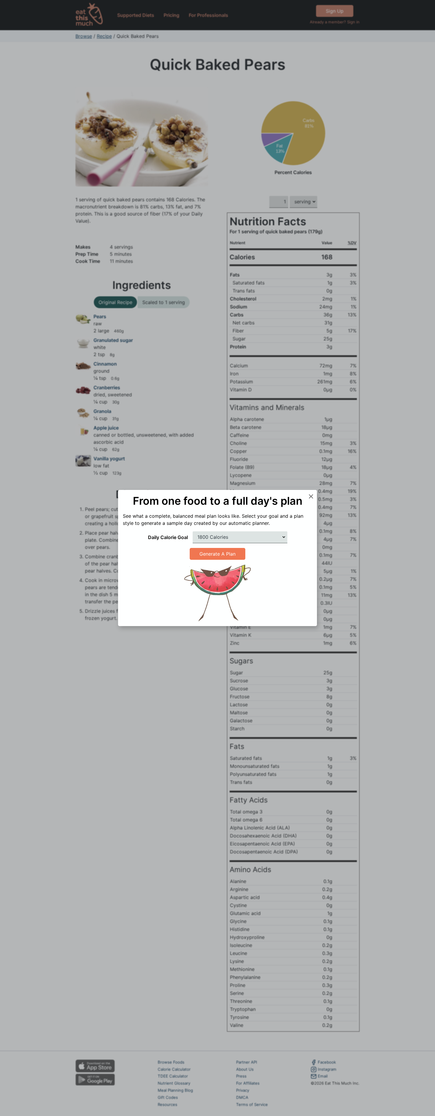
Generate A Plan (217, 554)
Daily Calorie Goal (168, 537)
